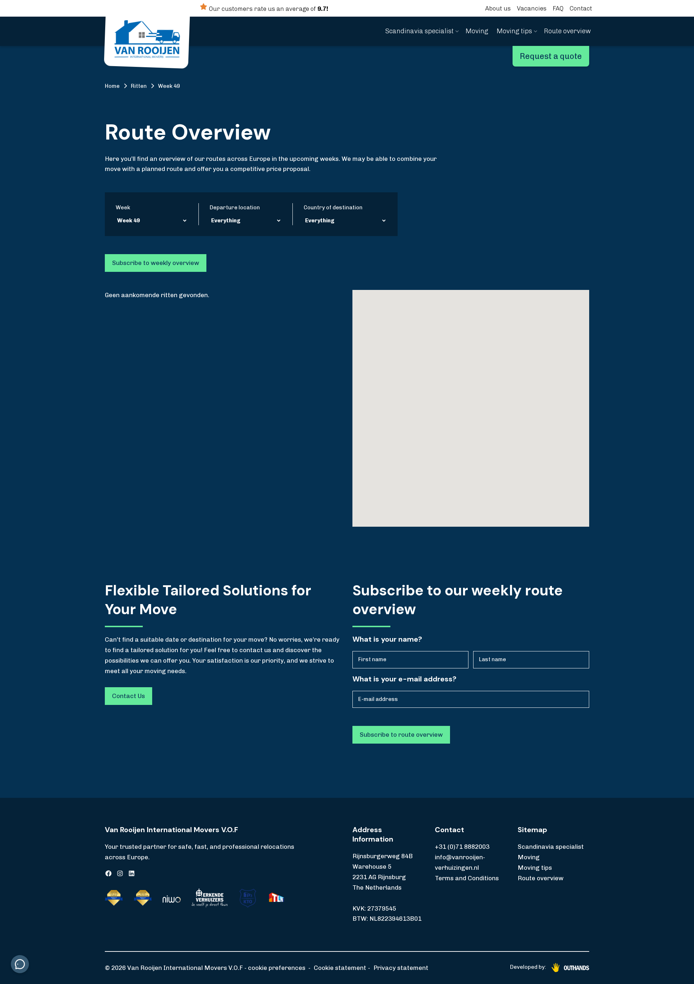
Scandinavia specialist (419, 31)
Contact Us (128, 696)
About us (498, 8)
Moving (477, 31)
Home (112, 86)
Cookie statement (340, 967)
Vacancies (532, 8)
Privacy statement (400, 967)
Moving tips (514, 31)
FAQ (558, 8)
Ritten (139, 86)
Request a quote (551, 56)
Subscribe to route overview (401, 734)
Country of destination (333, 207)
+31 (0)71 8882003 (462, 846)
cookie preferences (276, 967)
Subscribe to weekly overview (155, 262)
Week (123, 207)
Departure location (235, 207)
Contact (581, 8)
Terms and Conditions (467, 878)
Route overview (567, 31)
